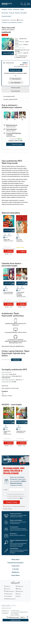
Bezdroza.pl (20, 591)
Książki (22, 9)
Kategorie (4, 9)
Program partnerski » (16, 513)
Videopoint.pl (9, 593)
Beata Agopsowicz (20, 432)
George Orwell (19, 241)
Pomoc (22, 346)
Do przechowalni (15, 91)
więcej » (21, 498)
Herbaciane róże (20, 431)
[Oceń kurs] (6, 359)
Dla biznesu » (13, 533)
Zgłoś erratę (5, 385)
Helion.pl (8, 586)
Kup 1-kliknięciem (16, 82)
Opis (9, 96)
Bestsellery (24, 13)
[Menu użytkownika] (25, 4)
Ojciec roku (7, 239)
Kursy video (5, 13)
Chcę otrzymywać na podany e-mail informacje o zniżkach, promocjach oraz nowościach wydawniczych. (16, 496)
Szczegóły (10, 99)
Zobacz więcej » (7, 509)
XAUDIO (25, 44)
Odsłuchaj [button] (5, 53)
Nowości (17, 13)
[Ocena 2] (17, 48)
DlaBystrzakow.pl (10, 591)
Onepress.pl (20, 586)
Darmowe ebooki (6, 16)
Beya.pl (19, 593)
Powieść (10, 395)
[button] (27, 225)
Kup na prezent (16, 78)
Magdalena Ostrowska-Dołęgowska (11, 240)
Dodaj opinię (16, 359)
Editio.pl (19, 588)
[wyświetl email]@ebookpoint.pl (21, 612)
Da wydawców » (14, 527)
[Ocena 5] (22, 48)
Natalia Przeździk (7, 434)
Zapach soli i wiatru (7, 431)
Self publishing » (14, 548)
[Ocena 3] (19, 48)
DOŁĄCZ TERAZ (11, 502)
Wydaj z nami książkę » (16, 520)
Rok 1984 (19, 240)
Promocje (11, 13)
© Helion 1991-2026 (6, 608)
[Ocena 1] (15, 48)
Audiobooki (16, 9)
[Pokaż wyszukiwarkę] (22, 4)
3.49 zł (22, 252)
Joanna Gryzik (15, 388)
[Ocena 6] (24, 48)
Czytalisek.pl (9, 596)
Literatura (4, 395)
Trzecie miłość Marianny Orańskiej (20, 294)
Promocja (4, 35)
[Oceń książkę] (21, 48)
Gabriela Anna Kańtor (11, 126)
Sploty (18, 596)
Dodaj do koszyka (15, 70)
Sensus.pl (8, 588)
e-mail (5, 489)
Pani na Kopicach (11, 129)
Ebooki (10, 9)
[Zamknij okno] (27, 617)
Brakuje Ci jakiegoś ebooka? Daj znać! (18, 541)
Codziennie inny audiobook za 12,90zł (12, 22)
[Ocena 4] (20, 48)
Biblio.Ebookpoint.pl (10, 598)
